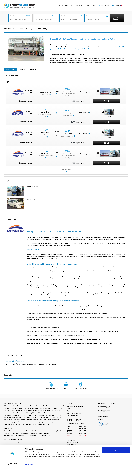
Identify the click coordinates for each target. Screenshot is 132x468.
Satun (44, 422)
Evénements (46, 431)
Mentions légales (24, 433)
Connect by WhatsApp (75, 413)
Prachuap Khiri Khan (26, 422)
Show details (29, 464)
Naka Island (17, 419)
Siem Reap (50, 422)
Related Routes (10, 69)
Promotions (38, 431)
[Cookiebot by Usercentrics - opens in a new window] (12, 464)
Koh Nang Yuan (43, 415)
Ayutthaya (13, 408)
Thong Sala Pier (45, 94)
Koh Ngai (51, 415)
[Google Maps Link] (100, 410)
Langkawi (59, 417)
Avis (5, 433)
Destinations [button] (79, 6)
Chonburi (47, 408)
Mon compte (104, 6)
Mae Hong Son (8, 419)
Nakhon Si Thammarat (39, 419)
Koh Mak (28, 415)
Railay (35, 422)
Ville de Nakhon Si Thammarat (40, 424)
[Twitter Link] (104, 406)
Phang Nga (12, 422)
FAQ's (9, 433)
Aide (93, 6)
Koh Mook (35, 415)
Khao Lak (15, 413)
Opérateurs (33, 69)
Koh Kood (42, 413)
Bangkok (19, 408)
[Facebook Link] (100, 406)
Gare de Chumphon (9, 410)
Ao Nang (6, 408)
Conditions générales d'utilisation (39, 433)
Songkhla (57, 422)
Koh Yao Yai (35, 417)
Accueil (60, 6)
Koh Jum (35, 413)
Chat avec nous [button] (73, 408)
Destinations (12, 431)
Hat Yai (30, 410)
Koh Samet (12, 417)
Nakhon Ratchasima (26, 419)
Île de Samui (46, 153)
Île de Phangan (46, 92)
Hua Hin (35, 410)
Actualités (53, 431)
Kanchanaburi (8, 413)
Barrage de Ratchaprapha (30, 408)
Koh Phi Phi (58, 415)
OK (116, 450)
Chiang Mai (41, 408)
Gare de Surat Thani (67, 115)
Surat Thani (67, 91)
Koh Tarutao (19, 417)
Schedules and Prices (23, 431)
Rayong (40, 422)
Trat (30, 424)
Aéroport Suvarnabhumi (57, 406)
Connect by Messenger (75, 411)
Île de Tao (57, 410)
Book (106, 101)
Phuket (121, 47)
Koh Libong (16, 415)
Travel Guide (15, 433)
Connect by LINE (73, 415)
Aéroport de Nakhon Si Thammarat (13, 406)
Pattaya (6, 422)
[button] (120, 6)
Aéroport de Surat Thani (67, 136)
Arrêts (88, 6)
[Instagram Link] (108, 406)
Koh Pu (6, 417)
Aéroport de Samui (30, 406)
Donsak (61, 408)
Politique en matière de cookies (28, 435)
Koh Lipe (22, 415)
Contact (48, 435)
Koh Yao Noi (27, 417)
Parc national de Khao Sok (54, 419)
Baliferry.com (17, 442)
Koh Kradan (49, 413)
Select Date (12, 82)
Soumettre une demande (76, 406)
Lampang (46, 417)
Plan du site (42, 435)
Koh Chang (29, 413)
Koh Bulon (22, 413)
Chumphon (54, 408)
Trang (26, 424)
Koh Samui (115, 47)
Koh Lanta (56, 413)
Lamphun (52, 417)
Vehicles (23, 69)
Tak (23, 424)
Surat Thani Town (16, 424)
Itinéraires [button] (68, 6)
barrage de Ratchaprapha (82, 49)
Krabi (41, 417)
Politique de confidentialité (11, 435)
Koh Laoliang (7, 415)
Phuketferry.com (8, 442)
